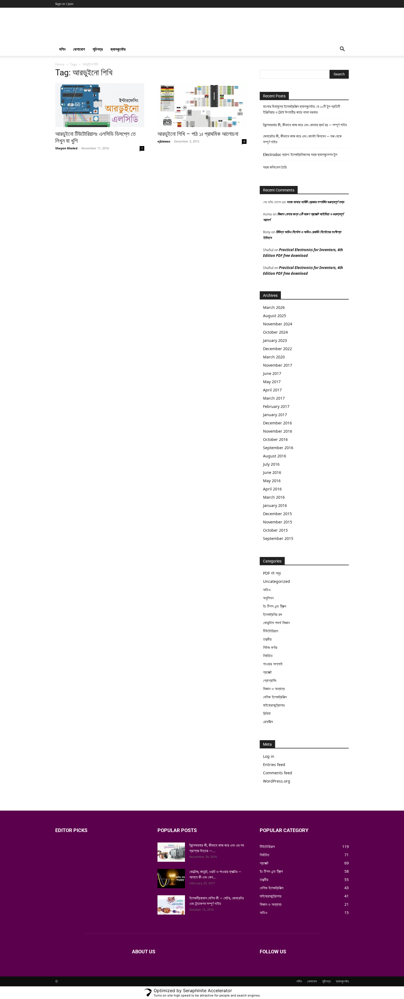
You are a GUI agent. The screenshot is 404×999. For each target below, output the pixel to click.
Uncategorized (276, 581)
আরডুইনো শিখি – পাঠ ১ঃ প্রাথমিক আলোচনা (197, 134)
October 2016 (275, 439)
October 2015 (275, 530)
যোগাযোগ (79, 49)
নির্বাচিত (268, 655)
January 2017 (275, 414)
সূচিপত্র (98, 49)
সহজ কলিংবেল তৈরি (275, 167)
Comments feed (277, 772)
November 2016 (277, 431)
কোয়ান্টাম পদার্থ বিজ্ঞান (276, 622)
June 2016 (272, 472)
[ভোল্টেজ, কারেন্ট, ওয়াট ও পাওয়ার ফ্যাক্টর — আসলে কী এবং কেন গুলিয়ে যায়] (171, 878)
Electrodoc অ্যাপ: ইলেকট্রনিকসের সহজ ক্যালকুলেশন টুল (300, 154)
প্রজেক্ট (267, 672)
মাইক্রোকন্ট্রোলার (274, 705)
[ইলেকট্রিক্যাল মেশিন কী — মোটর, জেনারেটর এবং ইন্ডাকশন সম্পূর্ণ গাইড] (171, 905)
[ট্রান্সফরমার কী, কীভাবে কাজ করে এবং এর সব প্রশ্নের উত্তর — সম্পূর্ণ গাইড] (171, 852)
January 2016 (275, 505)
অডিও (267, 589)
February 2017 (276, 406)
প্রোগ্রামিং (269, 680)
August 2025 (274, 315)
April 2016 (272, 489)
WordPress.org (276, 781)
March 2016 (274, 497)
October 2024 (275, 332)
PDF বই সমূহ (272, 573)
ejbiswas (163, 141)
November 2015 (277, 522)
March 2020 (274, 356)
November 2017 (277, 365)
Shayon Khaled (66, 148)
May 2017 (272, 381)
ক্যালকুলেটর (118, 49)
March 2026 (274, 307)
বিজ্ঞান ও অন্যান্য (274, 688)
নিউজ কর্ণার (270, 647)
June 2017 (272, 373)
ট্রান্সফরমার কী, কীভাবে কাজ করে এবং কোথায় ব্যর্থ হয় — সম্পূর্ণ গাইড (305, 125)
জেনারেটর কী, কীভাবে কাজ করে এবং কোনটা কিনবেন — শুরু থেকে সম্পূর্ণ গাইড (302, 139)
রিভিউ (267, 713)
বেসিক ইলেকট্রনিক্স (275, 696)
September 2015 (278, 538)
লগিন (62, 49)
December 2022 (277, 348)
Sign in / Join (64, 4)
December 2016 (277, 423)
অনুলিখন (268, 597)
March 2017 (274, 398)
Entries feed (274, 764)
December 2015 (277, 513)
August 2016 (274, 456)
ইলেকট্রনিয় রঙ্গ (272, 614)
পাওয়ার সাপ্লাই (273, 663)
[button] (342, 49)
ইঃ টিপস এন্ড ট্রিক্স (274, 606)
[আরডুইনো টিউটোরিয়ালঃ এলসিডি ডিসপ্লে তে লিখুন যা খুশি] (99, 105)
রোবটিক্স (268, 721)
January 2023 (275, 340)
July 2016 (271, 464)
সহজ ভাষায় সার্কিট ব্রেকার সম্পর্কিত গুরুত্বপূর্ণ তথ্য (315, 201)
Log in (268, 756)
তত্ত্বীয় (267, 639)
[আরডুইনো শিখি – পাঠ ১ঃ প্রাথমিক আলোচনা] (202, 105)
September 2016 (278, 447)
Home (60, 64)
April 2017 (272, 390)
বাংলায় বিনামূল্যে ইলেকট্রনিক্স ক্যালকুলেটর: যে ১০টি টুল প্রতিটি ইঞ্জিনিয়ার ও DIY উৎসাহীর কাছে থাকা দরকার (301, 109)
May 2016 (272, 480)
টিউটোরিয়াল (270, 630)
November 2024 (277, 323)
